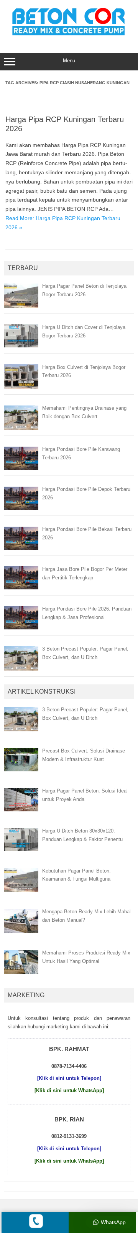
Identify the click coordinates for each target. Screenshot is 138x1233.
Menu (69, 60)
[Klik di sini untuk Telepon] (69, 1078)
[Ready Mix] (69, 36)
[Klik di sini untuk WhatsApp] (69, 1090)
